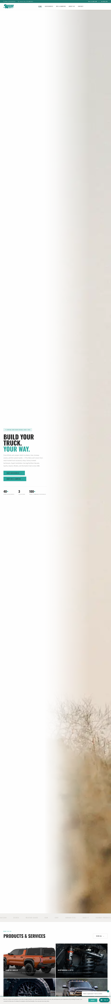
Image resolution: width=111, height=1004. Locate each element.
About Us (72, 6)
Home (40, 6)
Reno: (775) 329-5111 (10, 1)
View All (99, 936)
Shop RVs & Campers (14, 479)
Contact (80, 6)
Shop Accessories (13, 473)
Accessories (49, 6)
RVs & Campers (61, 6)
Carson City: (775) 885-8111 (26, 1)
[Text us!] (104, 1000)
